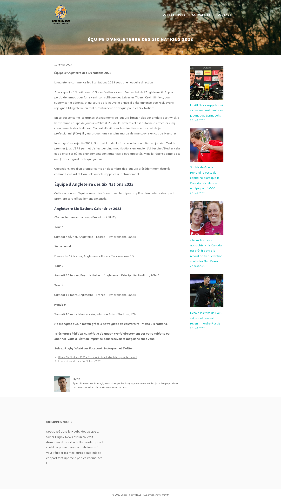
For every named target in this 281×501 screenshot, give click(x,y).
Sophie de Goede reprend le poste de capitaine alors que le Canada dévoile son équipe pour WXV (205, 177)
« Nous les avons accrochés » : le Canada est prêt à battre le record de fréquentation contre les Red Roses (206, 250)
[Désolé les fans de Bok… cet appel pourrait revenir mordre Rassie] (206, 305)
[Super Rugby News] (60, 14)
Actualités (201, 14)
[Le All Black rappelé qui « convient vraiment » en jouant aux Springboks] (206, 97)
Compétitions (174, 14)
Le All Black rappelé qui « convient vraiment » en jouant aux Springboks (206, 110)
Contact (224, 14)
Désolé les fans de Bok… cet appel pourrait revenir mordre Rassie (206, 318)
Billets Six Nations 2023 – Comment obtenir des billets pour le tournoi (97, 357)
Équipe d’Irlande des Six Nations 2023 (79, 361)
